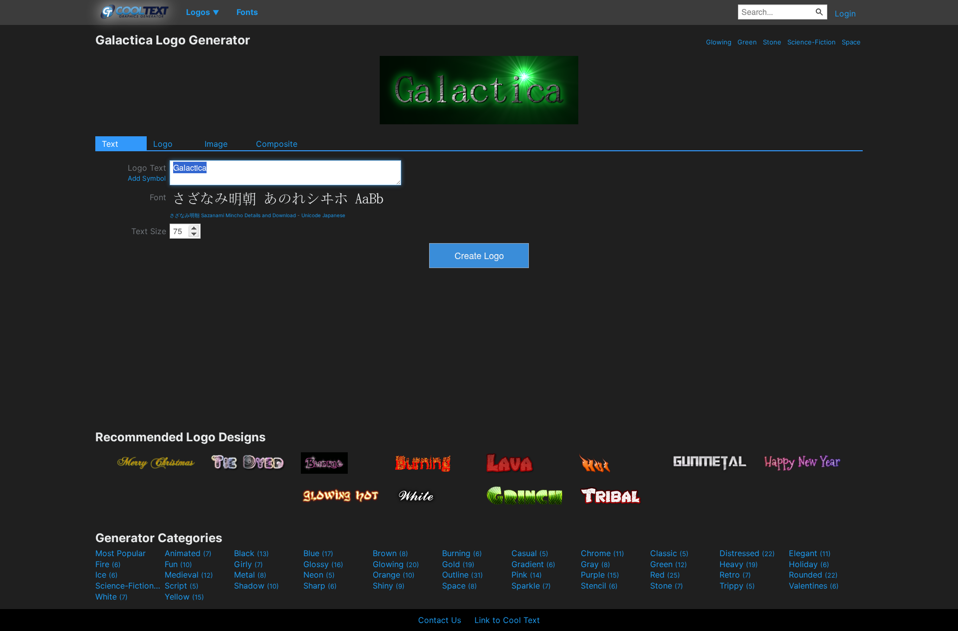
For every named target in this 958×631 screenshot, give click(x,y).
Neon (319, 575)
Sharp (320, 586)
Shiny (389, 586)
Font (158, 197)
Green (747, 42)
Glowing (718, 42)
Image (216, 144)
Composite (276, 144)
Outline (462, 575)
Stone (772, 42)
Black (251, 553)
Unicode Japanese (323, 215)
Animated (188, 553)
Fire (108, 564)
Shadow (256, 586)
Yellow (184, 597)
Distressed (747, 553)
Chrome (602, 553)
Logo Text (147, 172)
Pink (526, 575)
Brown (390, 553)
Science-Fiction (811, 42)
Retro (735, 575)
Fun (178, 564)
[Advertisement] (47, 182)
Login (845, 13)
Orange (394, 575)
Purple (600, 575)
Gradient (533, 564)
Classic (669, 553)
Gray (595, 564)
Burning (462, 553)
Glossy (323, 564)
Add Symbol (147, 178)
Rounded (813, 575)
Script (182, 586)
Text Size (148, 231)
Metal (250, 575)
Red (665, 575)
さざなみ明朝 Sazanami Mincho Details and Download (233, 215)
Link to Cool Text (507, 620)
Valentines (814, 586)
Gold (458, 564)
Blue (318, 553)
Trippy (737, 586)
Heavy (738, 564)
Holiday (809, 564)
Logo (163, 144)
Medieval (189, 575)
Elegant (810, 553)
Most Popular (120, 553)
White (111, 597)
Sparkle (531, 586)
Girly (248, 564)
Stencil (599, 586)
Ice (106, 575)
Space (851, 42)
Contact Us (439, 620)
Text (110, 144)
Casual (529, 553)
